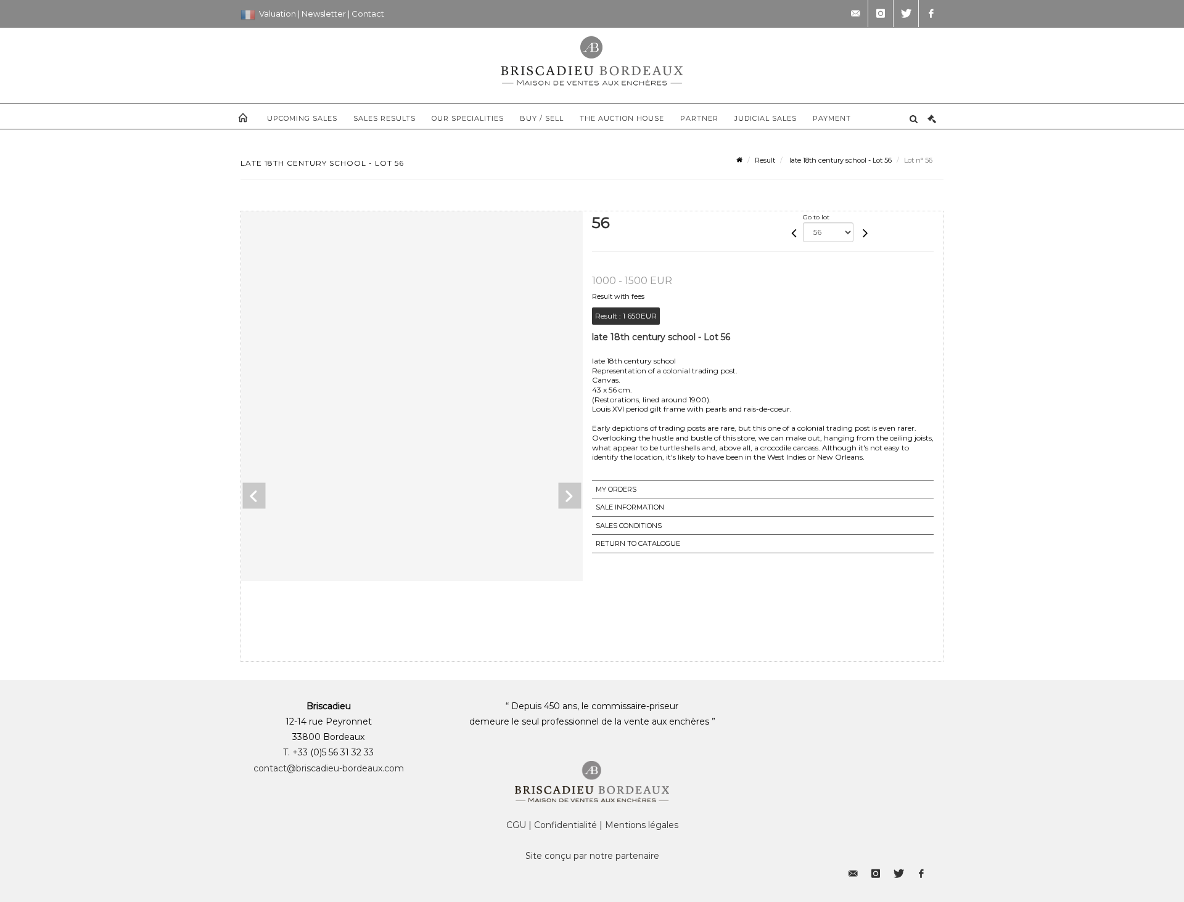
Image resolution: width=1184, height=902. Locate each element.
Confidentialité (565, 825)
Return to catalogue (638, 543)
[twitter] (906, 13)
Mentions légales (641, 825)
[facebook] (931, 13)
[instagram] (880, 13)
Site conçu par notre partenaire (592, 855)
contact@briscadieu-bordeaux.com (328, 768)
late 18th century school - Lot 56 (839, 160)
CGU (516, 825)
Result (765, 160)
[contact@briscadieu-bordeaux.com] (855, 13)
